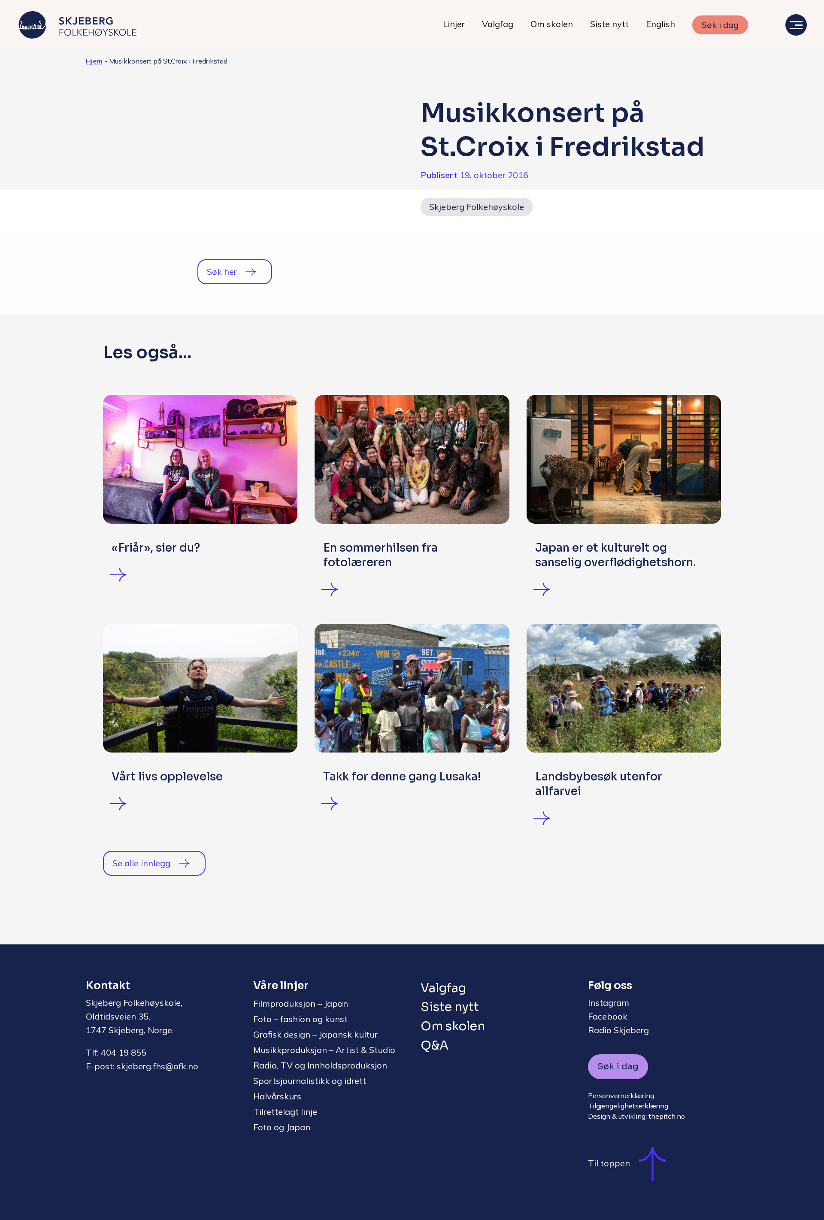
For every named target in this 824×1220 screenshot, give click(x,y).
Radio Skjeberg (618, 1030)
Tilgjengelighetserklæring (628, 1106)
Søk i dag (720, 24)
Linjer (454, 23)
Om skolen (551, 23)
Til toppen (609, 1163)
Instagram (608, 1002)
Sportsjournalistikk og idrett (309, 1080)
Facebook (607, 1016)
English (660, 23)
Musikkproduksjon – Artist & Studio (324, 1049)
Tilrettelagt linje (285, 1111)
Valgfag (497, 23)
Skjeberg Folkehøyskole (476, 206)
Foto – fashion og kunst (300, 1019)
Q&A (434, 1045)
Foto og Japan (281, 1127)
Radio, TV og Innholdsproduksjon (320, 1065)
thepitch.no (666, 1116)
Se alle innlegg (141, 863)
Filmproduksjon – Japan (300, 1003)
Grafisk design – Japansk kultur (315, 1034)
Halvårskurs (277, 1096)
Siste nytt (609, 23)
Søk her (222, 271)
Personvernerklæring (621, 1095)
